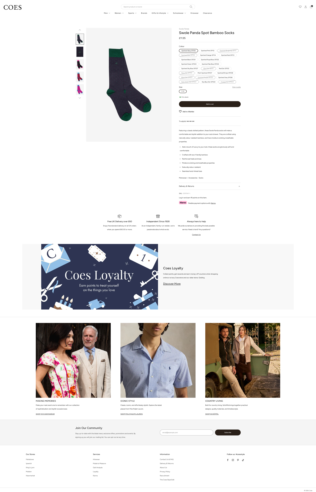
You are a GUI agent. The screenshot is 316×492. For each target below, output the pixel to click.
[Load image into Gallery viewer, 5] (80, 89)
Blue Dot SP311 (208, 68)
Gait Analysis (97, 467)
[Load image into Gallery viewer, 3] (80, 64)
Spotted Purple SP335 (205, 77)
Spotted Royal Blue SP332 (210, 59)
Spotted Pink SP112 (207, 51)
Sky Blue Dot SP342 (208, 82)
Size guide (236, 87)
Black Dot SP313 (186, 77)
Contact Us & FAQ (167, 459)
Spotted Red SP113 (227, 55)
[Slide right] (80, 98)
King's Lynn (30, 467)
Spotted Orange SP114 (208, 55)
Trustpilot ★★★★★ (187, 121)
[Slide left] (80, 31)
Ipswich (29, 463)
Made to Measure (99, 463)
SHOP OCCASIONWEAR (45, 414)
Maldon (29, 472)
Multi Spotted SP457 (205, 73)
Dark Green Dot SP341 (188, 82)
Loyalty (95, 472)
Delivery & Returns (167, 463)
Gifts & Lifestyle (159, 13)
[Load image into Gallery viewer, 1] (80, 39)
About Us (163, 467)
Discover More (172, 283)
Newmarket (30, 476)
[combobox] (158, 6)
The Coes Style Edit (167, 480)
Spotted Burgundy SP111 (228, 51)
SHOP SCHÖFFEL (212, 414)
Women (118, 13)
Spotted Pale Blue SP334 (210, 64)
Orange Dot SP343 (227, 82)
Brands (144, 13)
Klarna (213, 203)
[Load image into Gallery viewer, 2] (80, 51)
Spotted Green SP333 (188, 64)
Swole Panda (184, 29)
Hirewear (194, 13)
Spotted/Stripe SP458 (225, 73)
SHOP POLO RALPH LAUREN (131, 414)
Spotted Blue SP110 (188, 55)
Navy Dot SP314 (186, 73)
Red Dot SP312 (224, 68)
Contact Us (196, 235)
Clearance (207, 13)
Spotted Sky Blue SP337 (189, 68)
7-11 (182, 91)
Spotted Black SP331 (188, 59)
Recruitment (164, 476)
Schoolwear (178, 13)
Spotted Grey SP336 (225, 77)
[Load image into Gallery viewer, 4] (80, 76)
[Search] (191, 6)
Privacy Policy (165, 472)
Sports (131, 13)
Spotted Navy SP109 (188, 51)
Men (106, 13)
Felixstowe (30, 459)
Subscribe (227, 432)
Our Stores (30, 454)
